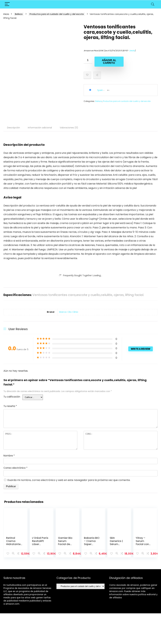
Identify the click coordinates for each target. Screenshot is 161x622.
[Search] (152, 4)
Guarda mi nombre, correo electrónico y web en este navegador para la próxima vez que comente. (68, 480)
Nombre (9, 455)
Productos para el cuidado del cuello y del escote (57, 14)
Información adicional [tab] (40, 127)
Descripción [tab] (13, 127)
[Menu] (7, 4)
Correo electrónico (15, 467)
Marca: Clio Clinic (68, 312)
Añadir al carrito (109, 61)
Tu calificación (11, 396)
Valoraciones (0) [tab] (69, 127)
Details (132, 50)
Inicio (6, 14)
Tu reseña (10, 406)
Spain (100, 90)
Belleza (18, 14)
